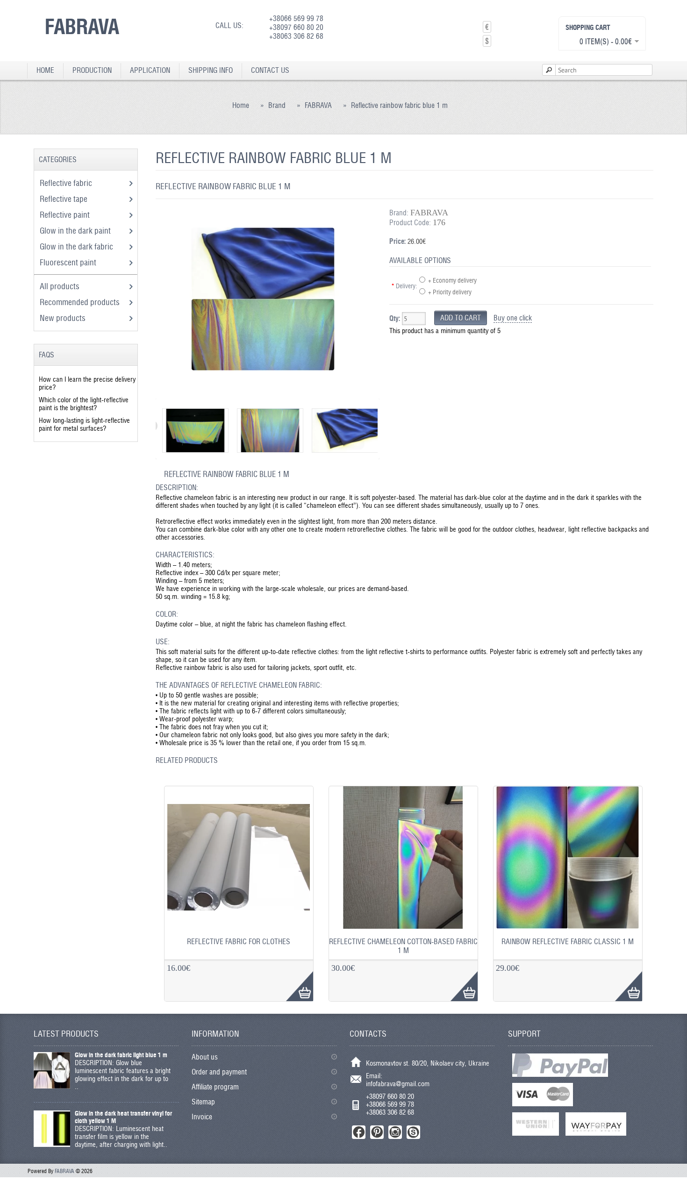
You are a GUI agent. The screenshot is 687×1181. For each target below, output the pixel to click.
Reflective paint (66, 215)
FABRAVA (82, 26)
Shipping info (210, 70)
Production (92, 70)
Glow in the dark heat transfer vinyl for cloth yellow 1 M (123, 1117)
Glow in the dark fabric (77, 246)
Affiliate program (215, 1086)
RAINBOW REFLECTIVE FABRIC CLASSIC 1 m (567, 941)
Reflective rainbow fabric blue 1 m (399, 105)
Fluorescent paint (69, 262)
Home (45, 70)
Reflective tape (64, 199)
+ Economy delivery (452, 280)
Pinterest (377, 1132)
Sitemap (203, 1101)
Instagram (395, 1132)
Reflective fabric (67, 183)
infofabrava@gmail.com (397, 1084)
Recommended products (80, 302)
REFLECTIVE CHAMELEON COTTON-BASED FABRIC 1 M (403, 946)
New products (63, 318)
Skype (413, 1132)
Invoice (202, 1116)
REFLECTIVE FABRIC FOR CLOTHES (238, 941)
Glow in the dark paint (76, 230)
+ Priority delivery (450, 292)
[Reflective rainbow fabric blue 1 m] (263, 390)
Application (150, 70)
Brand (277, 105)
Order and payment (219, 1071)
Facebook (358, 1132)
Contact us (270, 70)
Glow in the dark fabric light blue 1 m (121, 1055)
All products (59, 286)
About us (205, 1057)
